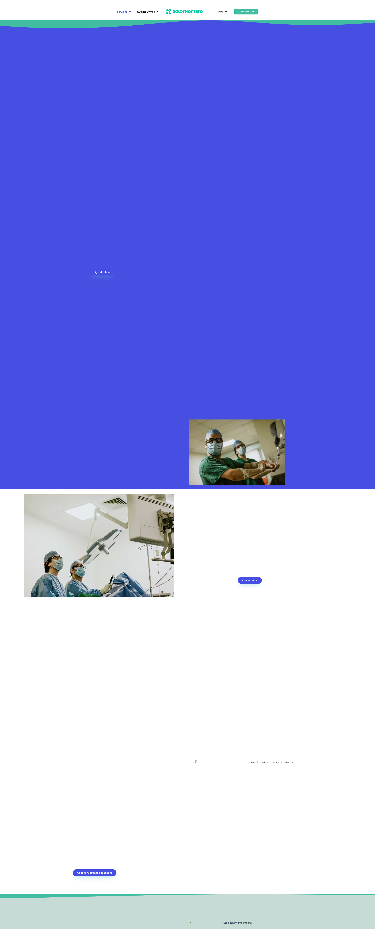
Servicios (122, 12)
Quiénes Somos (146, 12)
